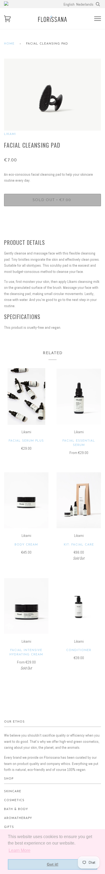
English (69, 4)
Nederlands (84, 4)
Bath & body (16, 809)
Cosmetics (14, 800)
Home (9, 43)
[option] (52, 95)
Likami (10, 134)
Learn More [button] (19, 850)
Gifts (9, 827)
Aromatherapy (18, 818)
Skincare (12, 791)
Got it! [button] (52, 864)
